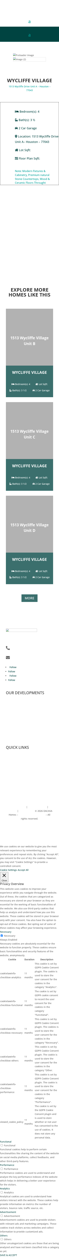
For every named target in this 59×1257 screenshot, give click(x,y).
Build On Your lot (15, 775)
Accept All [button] (23, 869)
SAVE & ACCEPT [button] (8, 1255)
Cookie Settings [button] (8, 869)
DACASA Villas (13, 703)
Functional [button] (5, 1141)
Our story (11, 757)
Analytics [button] (5, 1188)
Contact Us (12, 793)
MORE (29, 598)
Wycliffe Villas (13, 729)
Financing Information (18, 784)
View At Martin (14, 738)
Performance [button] (7, 1165)
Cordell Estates (14, 712)
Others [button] (4, 1235)
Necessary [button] (5, 931)
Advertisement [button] (8, 1212)
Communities (13, 766)
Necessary (9, 935)
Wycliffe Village (14, 720)
